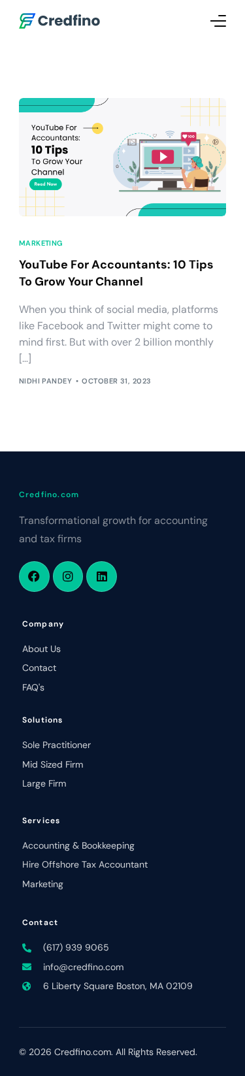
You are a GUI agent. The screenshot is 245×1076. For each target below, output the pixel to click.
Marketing (41, 243)
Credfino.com (49, 494)
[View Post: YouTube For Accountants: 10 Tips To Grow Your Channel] (123, 157)
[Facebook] (34, 576)
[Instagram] (68, 576)
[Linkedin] (101, 576)
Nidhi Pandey (45, 380)
